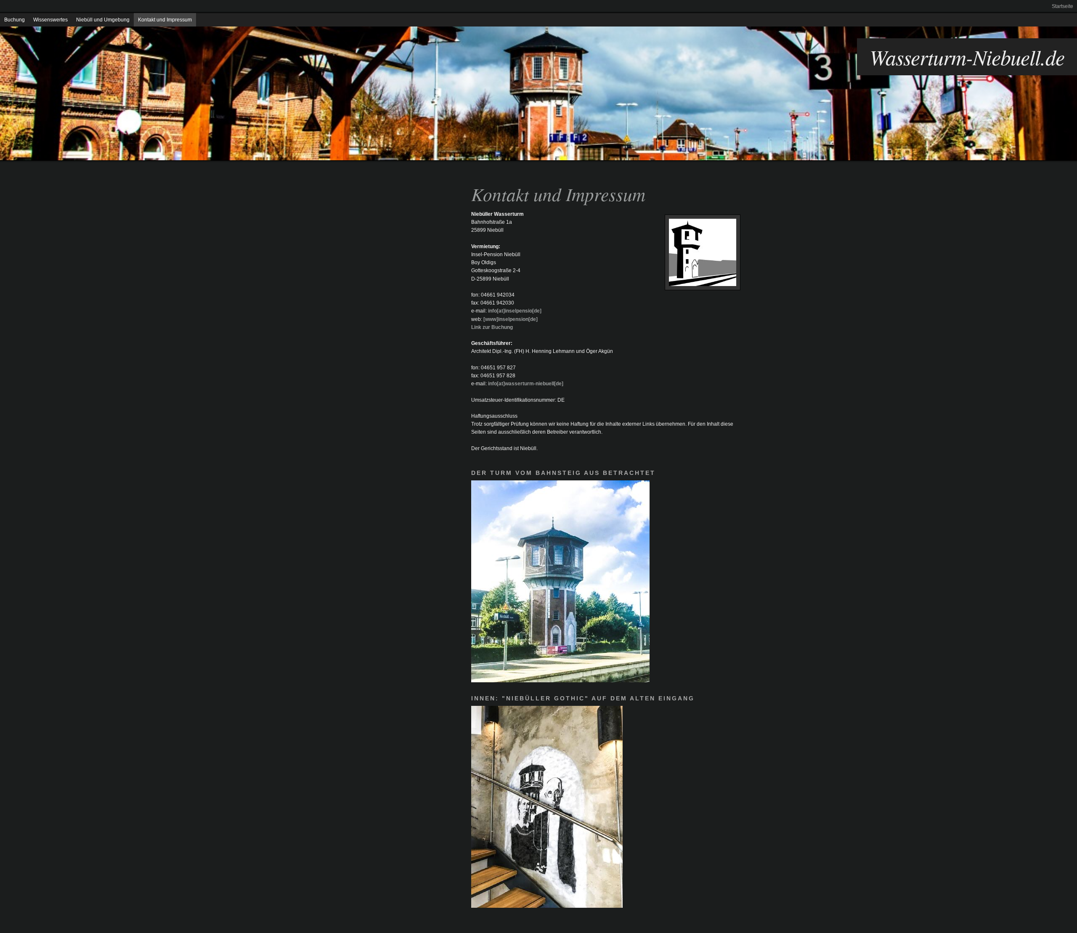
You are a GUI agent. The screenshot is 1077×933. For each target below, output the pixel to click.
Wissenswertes (50, 20)
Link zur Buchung (492, 327)
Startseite (1062, 6)
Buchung (14, 20)
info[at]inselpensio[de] (514, 311)
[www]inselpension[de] (510, 319)
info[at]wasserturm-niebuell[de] (525, 384)
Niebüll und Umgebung (103, 20)
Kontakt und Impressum (165, 20)
